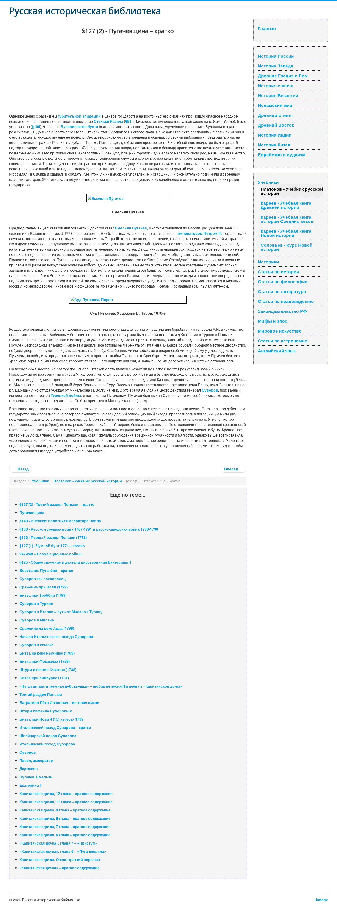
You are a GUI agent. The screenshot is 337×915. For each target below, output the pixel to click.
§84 (128, 121)
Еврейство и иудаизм (281, 154)
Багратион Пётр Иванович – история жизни (59, 702)
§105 (36, 126)
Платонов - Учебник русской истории (292, 191)
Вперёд (231, 469)
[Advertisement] (127, 78)
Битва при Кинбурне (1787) (44, 677)
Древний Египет (275, 115)
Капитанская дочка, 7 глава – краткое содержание (64, 826)
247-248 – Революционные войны (50, 554)
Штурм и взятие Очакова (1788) (47, 669)
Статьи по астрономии (282, 341)
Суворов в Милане (36, 620)
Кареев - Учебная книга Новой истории (286, 233)
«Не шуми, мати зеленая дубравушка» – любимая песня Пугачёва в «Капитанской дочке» (101, 686)
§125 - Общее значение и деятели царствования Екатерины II (75, 562)
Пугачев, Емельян (35, 777)
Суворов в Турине (36, 603)
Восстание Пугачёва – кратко (46, 570)
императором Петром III (199, 233)
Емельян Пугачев (131, 228)
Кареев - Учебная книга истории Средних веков (287, 219)
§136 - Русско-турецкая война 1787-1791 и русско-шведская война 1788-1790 (88, 529)
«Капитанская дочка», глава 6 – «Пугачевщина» (62, 851)
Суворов (210, 390)
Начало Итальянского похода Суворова (56, 636)
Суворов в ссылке (36, 644)
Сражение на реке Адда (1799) (46, 628)
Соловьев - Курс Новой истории (286, 247)
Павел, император (36, 760)
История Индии (275, 135)
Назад (23, 469)
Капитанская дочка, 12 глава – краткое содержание (66, 793)
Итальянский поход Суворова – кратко (55, 727)
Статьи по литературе (282, 291)
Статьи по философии (283, 281)
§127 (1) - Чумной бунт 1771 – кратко (52, 545)
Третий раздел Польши (40, 694)
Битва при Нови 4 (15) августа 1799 (51, 719)
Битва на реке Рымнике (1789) (47, 653)
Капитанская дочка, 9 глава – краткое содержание (64, 810)
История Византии (278, 95)
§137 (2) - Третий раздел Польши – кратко (56, 504)
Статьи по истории (278, 271)
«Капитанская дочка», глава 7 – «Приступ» (58, 843)
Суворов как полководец (42, 578)
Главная (267, 28)
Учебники (268, 182)
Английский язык (277, 350)
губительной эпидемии (79, 116)
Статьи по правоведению (286, 301)
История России (276, 56)
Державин (28, 768)
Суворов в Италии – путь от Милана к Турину (60, 611)
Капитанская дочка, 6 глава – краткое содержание (64, 834)
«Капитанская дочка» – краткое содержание (59, 867)
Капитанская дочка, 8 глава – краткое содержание (64, 818)
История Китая (274, 145)
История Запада (275, 66)
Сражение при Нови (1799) (43, 587)
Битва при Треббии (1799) (42, 595)
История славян (275, 85)
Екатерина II (30, 785)
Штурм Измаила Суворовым (45, 711)
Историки (268, 262)
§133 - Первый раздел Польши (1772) (53, 537)
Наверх (321, 899)
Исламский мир (275, 105)
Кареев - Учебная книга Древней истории (286, 205)
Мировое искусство (280, 331)
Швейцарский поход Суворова (47, 735)
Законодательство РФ (282, 311)
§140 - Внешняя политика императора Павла (60, 520)
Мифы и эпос (272, 321)
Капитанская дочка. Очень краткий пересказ (59, 859)
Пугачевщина (31, 512)
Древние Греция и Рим (283, 75)
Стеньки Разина (108, 121)
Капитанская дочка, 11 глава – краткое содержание (66, 801)
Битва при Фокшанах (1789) (44, 661)
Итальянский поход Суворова (47, 744)
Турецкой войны (66, 395)
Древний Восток (276, 125)
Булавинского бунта (79, 126)
